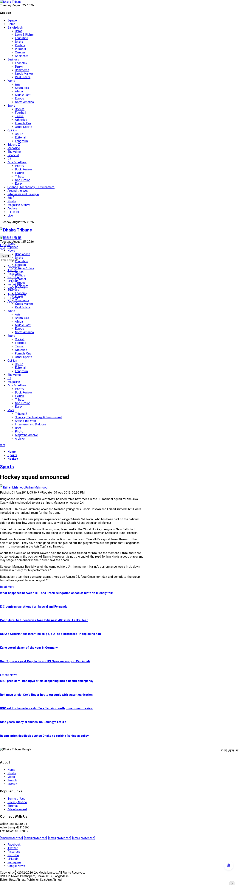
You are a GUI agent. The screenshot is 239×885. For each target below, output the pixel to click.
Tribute (19, 176)
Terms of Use (16, 798)
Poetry (19, 166)
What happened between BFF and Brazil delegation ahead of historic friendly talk (56, 593)
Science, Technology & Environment (31, 187)
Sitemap (12, 806)
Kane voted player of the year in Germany (29, 647)
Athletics (21, 120)
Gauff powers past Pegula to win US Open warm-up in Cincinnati (45, 661)
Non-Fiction (22, 180)
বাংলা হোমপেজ (229, 750)
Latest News (8, 675)
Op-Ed (19, 134)
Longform (21, 141)
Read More (7, 587)
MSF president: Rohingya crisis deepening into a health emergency (46, 681)
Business (13, 59)
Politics (20, 45)
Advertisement (17, 809)
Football (20, 112)
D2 (9, 159)
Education (21, 38)
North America (24, 102)
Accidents (21, 56)
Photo (11, 201)
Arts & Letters (17, 162)
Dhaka (19, 41)
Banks (19, 66)
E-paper (12, 20)
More (10, 410)
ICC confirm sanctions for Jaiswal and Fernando (34, 606)
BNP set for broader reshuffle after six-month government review (46, 708)
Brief (10, 198)
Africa (19, 91)
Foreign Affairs (24, 268)
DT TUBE (13, 212)
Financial (13, 155)
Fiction (19, 173)
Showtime (14, 151)
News (11, 250)
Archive (12, 208)
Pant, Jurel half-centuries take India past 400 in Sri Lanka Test (44, 620)
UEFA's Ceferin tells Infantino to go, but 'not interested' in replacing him (50, 634)
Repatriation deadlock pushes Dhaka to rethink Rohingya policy (44, 736)
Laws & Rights (24, 34)
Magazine (13, 148)
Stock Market (24, 73)
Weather (20, 49)
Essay (19, 183)
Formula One (23, 123)
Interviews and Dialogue (23, 194)
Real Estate (22, 77)
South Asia (22, 88)
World (11, 81)
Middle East (23, 95)
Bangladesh (15, 27)
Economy (21, 63)
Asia (17, 84)
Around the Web (18, 190)
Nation (19, 272)
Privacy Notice (17, 802)
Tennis (19, 116)
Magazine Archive (18, 205)
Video (11, 777)
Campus (20, 52)
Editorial (20, 137)
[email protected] (11, 838)
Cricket (19, 109)
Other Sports (23, 127)
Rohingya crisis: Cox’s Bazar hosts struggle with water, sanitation (46, 694)
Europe (19, 98)
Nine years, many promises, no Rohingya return (33, 722)
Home (11, 24)
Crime (18, 31)
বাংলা (2, 249)
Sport (11, 105)
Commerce (22, 70)
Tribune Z (13, 144)
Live (10, 215)
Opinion (12, 130)
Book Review (23, 169)
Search (12, 780)
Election (20, 265)
